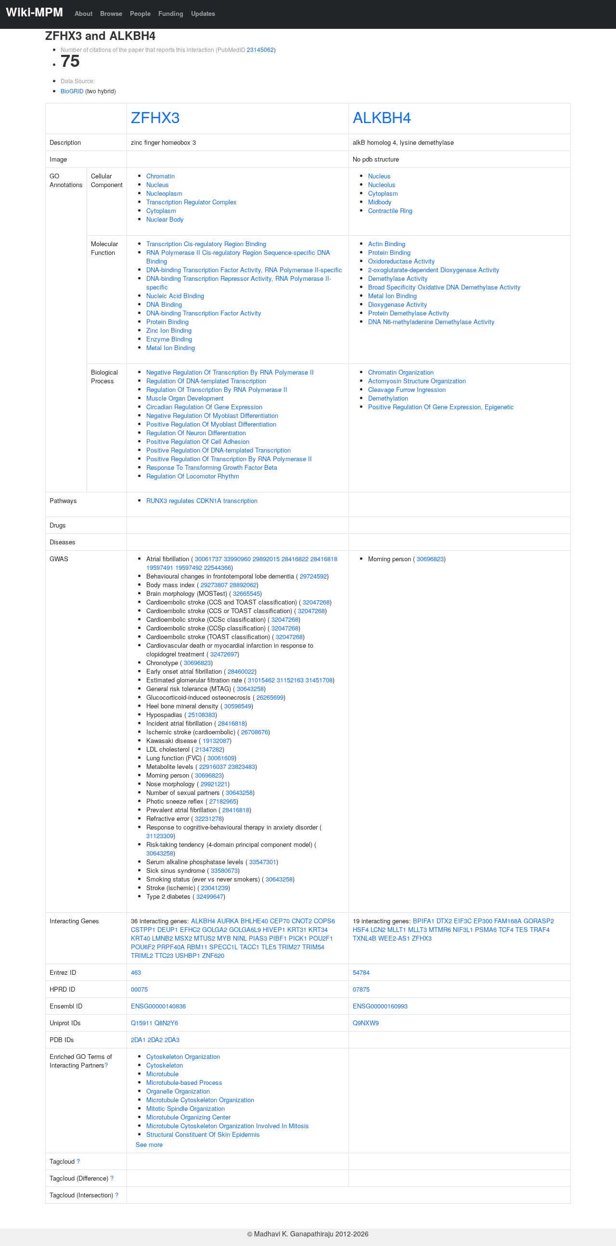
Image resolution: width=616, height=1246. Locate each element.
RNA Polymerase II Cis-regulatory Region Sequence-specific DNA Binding (238, 256)
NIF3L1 (463, 929)
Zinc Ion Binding (169, 330)
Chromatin (160, 175)
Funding (170, 13)
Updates (203, 13)
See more (149, 1144)
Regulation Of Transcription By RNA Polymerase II (216, 389)
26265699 (270, 697)
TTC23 (164, 955)
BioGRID (72, 91)
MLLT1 (396, 929)
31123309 (159, 835)
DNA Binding (164, 304)
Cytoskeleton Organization (183, 1056)
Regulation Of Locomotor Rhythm (192, 475)
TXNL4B (364, 938)
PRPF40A (171, 946)
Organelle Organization (178, 1090)
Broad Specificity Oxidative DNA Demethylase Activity (444, 286)
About (83, 13)
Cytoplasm (161, 210)
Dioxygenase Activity (397, 304)
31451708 (319, 679)
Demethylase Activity (398, 278)
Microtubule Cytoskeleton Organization (200, 1099)
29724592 (313, 575)
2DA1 (138, 1039)
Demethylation (388, 398)
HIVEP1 (274, 929)
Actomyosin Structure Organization (417, 380)
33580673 (224, 870)
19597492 (188, 567)
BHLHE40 (254, 920)
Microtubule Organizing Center (188, 1116)
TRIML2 (142, 955)
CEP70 (280, 920)
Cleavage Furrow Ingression (407, 389)
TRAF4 (540, 929)
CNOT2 (302, 920)
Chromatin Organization (401, 372)
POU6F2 (143, 946)
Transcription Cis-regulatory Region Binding (206, 243)
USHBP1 (187, 955)
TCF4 (506, 929)
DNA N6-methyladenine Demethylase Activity (431, 321)
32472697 (223, 653)
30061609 (220, 757)
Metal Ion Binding (170, 347)
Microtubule (162, 1073)
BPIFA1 (424, 920)
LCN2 (378, 929)
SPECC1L (223, 946)
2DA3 (172, 1039)
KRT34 (318, 929)
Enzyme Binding (169, 338)
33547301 (262, 861)
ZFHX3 (155, 116)
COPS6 (324, 920)
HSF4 (361, 929)
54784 (361, 972)
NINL (240, 938)
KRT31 (297, 929)
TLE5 (268, 946)
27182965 (222, 800)
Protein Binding (167, 321)
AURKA (228, 920)
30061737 (208, 558)
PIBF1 (278, 938)
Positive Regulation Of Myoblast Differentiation (211, 423)
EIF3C (463, 920)
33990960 (237, 558)
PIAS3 (258, 938)
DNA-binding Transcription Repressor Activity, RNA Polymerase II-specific (238, 282)
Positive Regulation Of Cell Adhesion (197, 441)
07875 (361, 989)
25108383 (201, 714)
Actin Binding (386, 243)
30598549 (237, 705)
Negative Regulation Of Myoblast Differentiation (212, 415)
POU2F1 (321, 938)
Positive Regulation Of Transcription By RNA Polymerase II (229, 458)
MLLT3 (417, 929)
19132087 (216, 740)
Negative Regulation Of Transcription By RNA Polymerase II (230, 372)
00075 (139, 989)
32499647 (209, 896)
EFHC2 (190, 929)
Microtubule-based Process (184, 1082)
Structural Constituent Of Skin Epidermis (203, 1134)
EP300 (483, 920)
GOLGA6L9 (245, 929)
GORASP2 (539, 920)
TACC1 (249, 946)
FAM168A (508, 920)
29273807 (214, 584)
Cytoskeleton (164, 1065)
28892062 (243, 584)
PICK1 (298, 938)
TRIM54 (313, 946)
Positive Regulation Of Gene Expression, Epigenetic (441, 406)
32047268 (316, 601)
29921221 (214, 783)
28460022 (241, 671)
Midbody (380, 201)
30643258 (250, 688)
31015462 (261, 679)
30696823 (197, 662)
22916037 (212, 766)
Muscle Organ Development (185, 398)
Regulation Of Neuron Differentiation (196, 432)
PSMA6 (486, 929)
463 (136, 972)
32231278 (208, 818)
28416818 (323, 558)
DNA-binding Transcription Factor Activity (203, 312)
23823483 (241, 766)
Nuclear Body (165, 219)
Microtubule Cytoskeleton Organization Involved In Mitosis (227, 1125)
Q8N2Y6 (166, 1022)
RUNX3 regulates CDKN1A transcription (201, 500)
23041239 (214, 887)
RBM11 (197, 946)
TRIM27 (289, 946)
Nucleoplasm (164, 193)
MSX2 (183, 938)
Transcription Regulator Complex (191, 201)
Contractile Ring (390, 210)
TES (521, 929)
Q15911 (142, 1022)
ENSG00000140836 (158, 1005)
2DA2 (155, 1039)
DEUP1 (167, 929)
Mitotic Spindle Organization (185, 1108)
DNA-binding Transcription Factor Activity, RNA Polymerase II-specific (244, 269)
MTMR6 (440, 929)
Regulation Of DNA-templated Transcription (206, 380)
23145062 (260, 49)
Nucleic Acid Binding (175, 295)
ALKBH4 (382, 116)
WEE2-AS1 (394, 938)
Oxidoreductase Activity (401, 260)
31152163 (290, 679)
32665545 (246, 593)
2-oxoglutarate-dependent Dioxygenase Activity (434, 269)
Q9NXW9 (366, 1022)
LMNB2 (162, 938)
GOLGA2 (214, 929)
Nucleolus (382, 184)
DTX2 (444, 920)
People (140, 13)
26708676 (254, 731)
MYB (224, 938)
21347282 (208, 749)
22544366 (217, 567)
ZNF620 (213, 955)
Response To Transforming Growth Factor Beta (211, 467)
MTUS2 (204, 938)
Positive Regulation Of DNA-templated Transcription (218, 449)
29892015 (266, 558)
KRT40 (140, 938)
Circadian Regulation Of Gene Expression (204, 406)
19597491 (159, 567)
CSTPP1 (143, 929)
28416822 (295, 558)
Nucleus (157, 184)
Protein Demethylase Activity (408, 312)
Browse (111, 13)
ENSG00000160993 (380, 1005)
